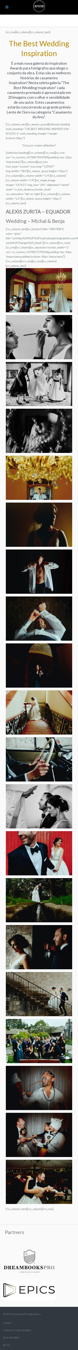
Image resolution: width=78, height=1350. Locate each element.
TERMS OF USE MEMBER (17, 1330)
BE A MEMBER (11, 1337)
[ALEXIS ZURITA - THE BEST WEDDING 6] (39, 289)
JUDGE (7, 1323)
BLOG (6, 1344)
